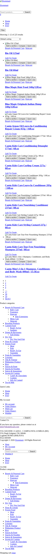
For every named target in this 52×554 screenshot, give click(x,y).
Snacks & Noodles (12, 369)
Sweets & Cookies (12, 373)
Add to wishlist (11, 46)
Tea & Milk (9, 382)
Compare (22, 46)
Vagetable (14, 353)
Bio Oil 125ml (12, 53)
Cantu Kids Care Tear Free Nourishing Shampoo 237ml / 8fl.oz (25, 248)
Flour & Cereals (11, 341)
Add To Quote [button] (11, 58)
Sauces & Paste (11, 366)
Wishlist (8, 413)
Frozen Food (10, 344)
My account (10, 404)
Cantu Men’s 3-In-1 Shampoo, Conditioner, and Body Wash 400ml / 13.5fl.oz (27, 270)
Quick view (31, 46)
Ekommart (4, 5)
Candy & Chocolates (18, 376)
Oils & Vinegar (11, 360)
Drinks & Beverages (13, 332)
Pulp (12, 348)
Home (7, 21)
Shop (7, 23)
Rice (7, 364)
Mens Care (14, 319)
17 (6, 292)
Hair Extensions (21, 316)
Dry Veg (8, 337)
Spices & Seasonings (13, 371)
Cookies (13, 378)
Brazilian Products (12, 323)
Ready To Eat (15, 328)
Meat (12, 346)
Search (27, 12)
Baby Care (14, 310)
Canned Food (10, 326)
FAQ (7, 26)
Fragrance (14, 312)
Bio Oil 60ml (11, 70)
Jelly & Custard (16, 380)
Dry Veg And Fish (17, 339)
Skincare (28, 48)
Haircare (28, 82)
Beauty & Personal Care (14, 48)
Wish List (9, 409)
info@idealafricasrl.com (9, 427)
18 (6, 294)
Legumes (8, 357)
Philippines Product (13, 362)
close (14, 553)
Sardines (13, 330)
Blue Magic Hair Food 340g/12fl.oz (23, 87)
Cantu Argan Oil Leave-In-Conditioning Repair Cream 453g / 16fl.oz (26, 127)
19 (6, 297)
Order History (10, 406)
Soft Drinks (14, 335)
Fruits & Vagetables (13, 355)
